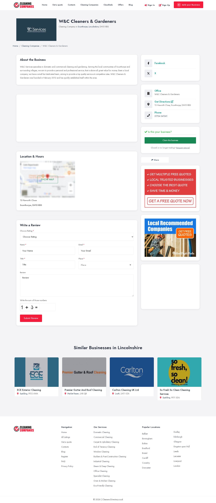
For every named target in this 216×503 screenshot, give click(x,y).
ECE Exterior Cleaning (29, 390)
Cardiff (145, 458)
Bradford (146, 448)
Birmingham (147, 438)
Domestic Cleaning (102, 432)
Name (22, 244)
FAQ (63, 461)
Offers (120, 4)
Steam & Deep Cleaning (104, 466)
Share (156, 160)
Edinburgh (178, 436)
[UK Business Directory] (170, 238)
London (177, 465)
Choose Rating (26, 231)
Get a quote (57, 4)
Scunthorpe (82, 26)
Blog (131, 4)
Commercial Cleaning (103, 437)
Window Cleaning (101, 451)
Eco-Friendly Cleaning (103, 485)
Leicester (177, 456)
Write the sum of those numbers (33, 300)
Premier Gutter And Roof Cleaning (83, 390)
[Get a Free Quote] (170, 188)
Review (23, 272)
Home (44, 4)
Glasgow (177, 441)
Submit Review (31, 318)
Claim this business (170, 140)
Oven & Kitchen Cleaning (104, 480)
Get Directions (163, 101)
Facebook (160, 63)
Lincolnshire (93, 26)
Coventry (146, 462)
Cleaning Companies (89, 4)
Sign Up (166, 5)
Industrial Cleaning (101, 461)
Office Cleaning (100, 471)
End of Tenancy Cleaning (104, 446)
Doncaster (146, 467)
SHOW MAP (47, 179)
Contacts (71, 4)
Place (81, 258)
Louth (117, 393)
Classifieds (108, 4)
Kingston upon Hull (182, 446)
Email (81, 244)
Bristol (144, 453)
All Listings (65, 437)
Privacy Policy (67, 466)
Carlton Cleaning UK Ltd (125, 390)
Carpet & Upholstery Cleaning (106, 441)
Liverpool (177, 461)
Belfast (145, 433)
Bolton (145, 443)
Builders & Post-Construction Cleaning (110, 456)
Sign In (151, 5)
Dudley (177, 431)
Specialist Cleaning (102, 475)
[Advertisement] (77, 118)
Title (22, 258)
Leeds (176, 451)
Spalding (23, 393)
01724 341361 (161, 116)
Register (64, 456)
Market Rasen (73, 393)
